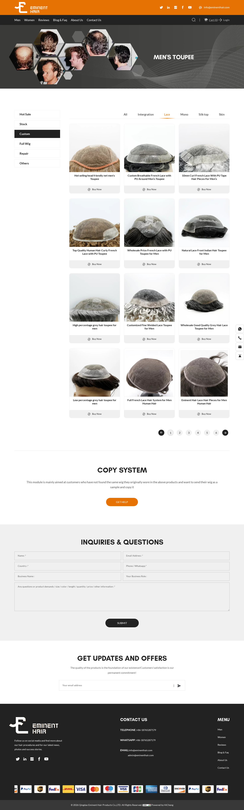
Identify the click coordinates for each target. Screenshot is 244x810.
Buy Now (97, 189)
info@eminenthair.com (216, 7)
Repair (24, 153)
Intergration (146, 114)
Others (24, 163)
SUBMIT (122, 623)
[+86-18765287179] (240, 329)
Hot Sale (25, 114)
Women (29, 20)
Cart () (213, 19)
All (125, 114)
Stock (23, 124)
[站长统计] (147, 805)
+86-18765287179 (146, 730)
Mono (184, 114)
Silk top (203, 114)
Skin (222, 114)
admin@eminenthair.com (141, 755)
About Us (77, 20)
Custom (25, 133)
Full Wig (25, 143)
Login (226, 19)
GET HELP (122, 501)
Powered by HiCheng (162, 805)
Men (17, 20)
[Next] (225, 433)
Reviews (43, 20)
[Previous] (161, 433)
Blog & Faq (60, 20)
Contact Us (94, 20)
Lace (167, 114)
